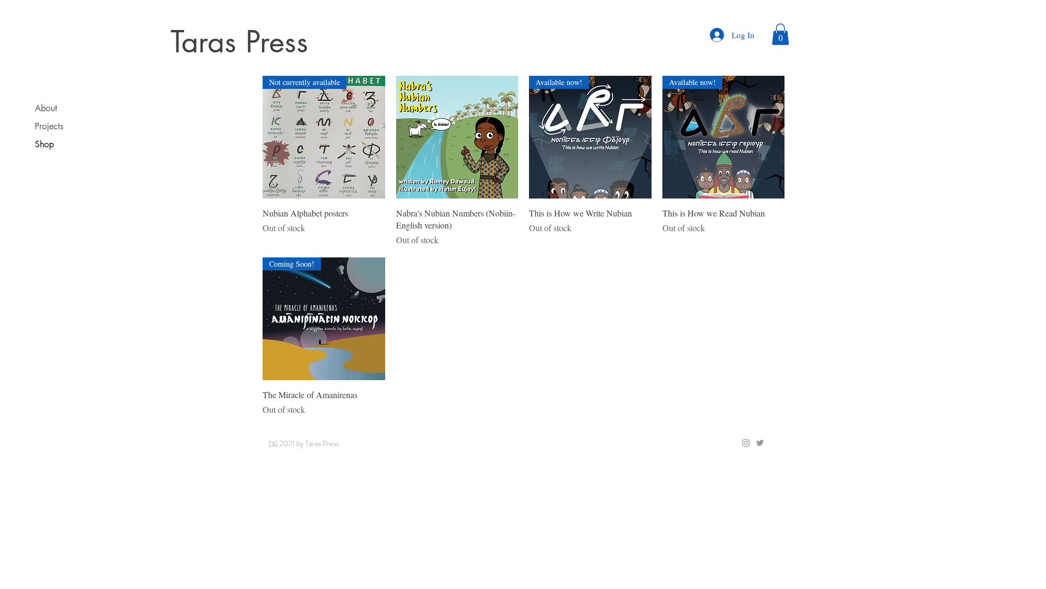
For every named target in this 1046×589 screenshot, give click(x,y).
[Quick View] (457, 137)
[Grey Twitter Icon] (760, 443)
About (46, 108)
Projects (49, 126)
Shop (44, 144)
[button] (780, 34)
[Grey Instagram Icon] (746, 443)
